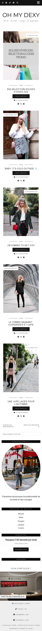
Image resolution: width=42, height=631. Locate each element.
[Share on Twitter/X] (21, 104)
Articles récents (31, 425)
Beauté (21, 514)
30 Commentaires (21, 177)
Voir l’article (21, 96)
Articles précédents (8, 426)
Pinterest (22, 620)
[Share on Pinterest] (23, 104)
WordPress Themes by (21, 628)
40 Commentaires (21, 412)
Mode (21, 85)
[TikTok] (10, 3)
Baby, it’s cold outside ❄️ (21, 168)
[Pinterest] (6, 3)
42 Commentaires (21, 333)
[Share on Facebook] (18, 104)
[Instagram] (2, 3)
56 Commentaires (21, 254)
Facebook (22, 614)
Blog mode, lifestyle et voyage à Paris (23, 625)
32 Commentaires (21, 100)
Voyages (21, 521)
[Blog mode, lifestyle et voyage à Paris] (21, 15)
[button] (39, 2)
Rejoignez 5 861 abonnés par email (21, 540)
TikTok (22, 609)
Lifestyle (21, 525)
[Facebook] (13, 3)
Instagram (22, 603)
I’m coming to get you (21, 245)
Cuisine (21, 528)
